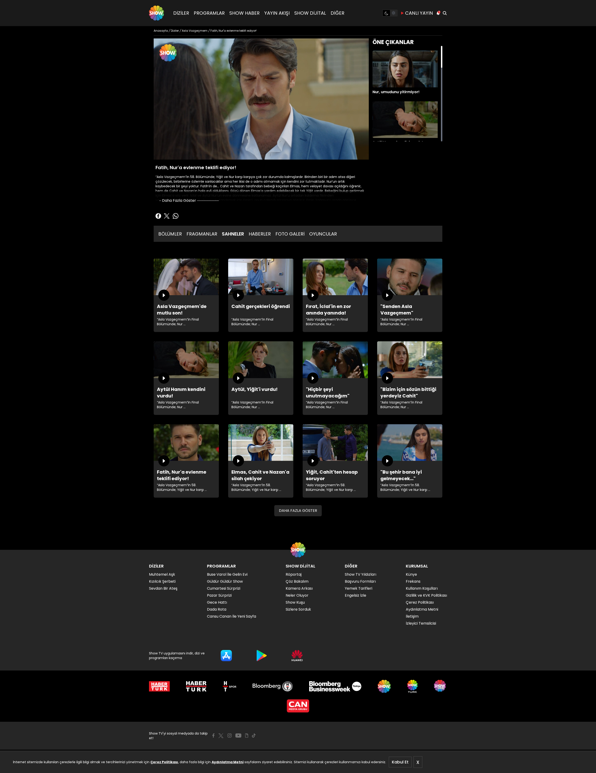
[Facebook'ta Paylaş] (158, 216)
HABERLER (260, 234)
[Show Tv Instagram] (229, 735)
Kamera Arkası (299, 588)
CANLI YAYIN (419, 13)
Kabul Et (400, 762)
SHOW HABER (244, 13)
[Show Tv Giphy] (246, 735)
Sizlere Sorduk (298, 609)
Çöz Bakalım (297, 581)
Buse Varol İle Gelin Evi (227, 574)
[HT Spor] (229, 686)
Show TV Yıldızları (360, 574)
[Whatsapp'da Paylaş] (175, 216)
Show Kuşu (295, 602)
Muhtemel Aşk (162, 574)
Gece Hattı (217, 602)
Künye (411, 574)
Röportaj (293, 574)
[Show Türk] (412, 686)
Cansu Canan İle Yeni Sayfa (231, 616)
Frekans (413, 581)
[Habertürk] (159, 686)
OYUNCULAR (323, 234)
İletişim (412, 616)
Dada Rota (216, 609)
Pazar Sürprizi (219, 595)
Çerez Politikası (164, 762)
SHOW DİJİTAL (310, 13)
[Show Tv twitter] (221, 735)
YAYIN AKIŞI (277, 13)
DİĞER (337, 13)
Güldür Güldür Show (225, 581)
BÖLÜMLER (170, 234)
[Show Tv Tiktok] (254, 735)
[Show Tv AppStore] (226, 655)
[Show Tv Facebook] (213, 735)
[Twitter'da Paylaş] (166, 216)
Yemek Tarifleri (358, 588)
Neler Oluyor (297, 595)
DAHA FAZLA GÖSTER (298, 510)
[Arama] (444, 13)
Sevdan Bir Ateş (163, 588)
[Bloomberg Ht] (273, 686)
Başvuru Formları (360, 581)
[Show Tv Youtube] (238, 735)
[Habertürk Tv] (196, 686)
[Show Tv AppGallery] (297, 655)
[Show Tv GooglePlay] (262, 655)
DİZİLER (181, 13)
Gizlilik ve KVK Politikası (426, 595)
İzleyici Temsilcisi (421, 623)
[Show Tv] (156, 13)
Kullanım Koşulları (422, 588)
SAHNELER (233, 234)
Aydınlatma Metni (228, 762)
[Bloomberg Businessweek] (335, 686)
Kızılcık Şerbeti (162, 581)
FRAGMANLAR (201, 234)
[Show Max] (440, 686)
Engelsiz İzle (355, 595)
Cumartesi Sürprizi (223, 588)
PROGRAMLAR (209, 13)
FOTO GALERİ (290, 234)
